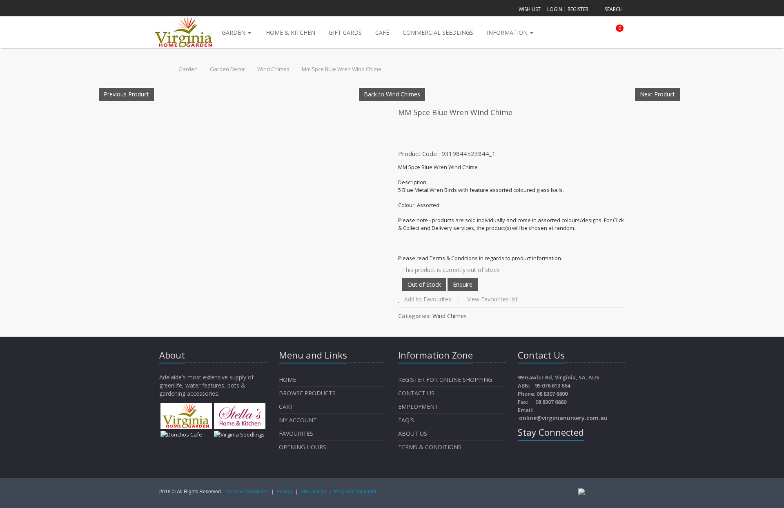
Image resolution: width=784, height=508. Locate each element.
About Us (412, 433)
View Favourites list (492, 299)
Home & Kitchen (290, 32)
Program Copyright (355, 491)
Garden (234, 32)
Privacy (285, 491)
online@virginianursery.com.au (563, 418)
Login (554, 9)
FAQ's (406, 420)
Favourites (297, 433)
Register (578, 9)
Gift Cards (345, 32)
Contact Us (416, 393)
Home (287, 379)
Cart (286, 406)
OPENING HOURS (302, 447)
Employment (418, 406)
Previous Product (126, 94)
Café (382, 32)
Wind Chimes (273, 69)
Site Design (314, 491)
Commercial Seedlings (438, 32)
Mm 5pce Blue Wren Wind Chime (341, 69)
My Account (298, 420)
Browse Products (307, 393)
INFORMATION (508, 32)
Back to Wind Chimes (392, 94)
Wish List (530, 9)
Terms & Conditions (429, 447)
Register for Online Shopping (445, 379)
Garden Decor (227, 69)
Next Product (657, 94)
